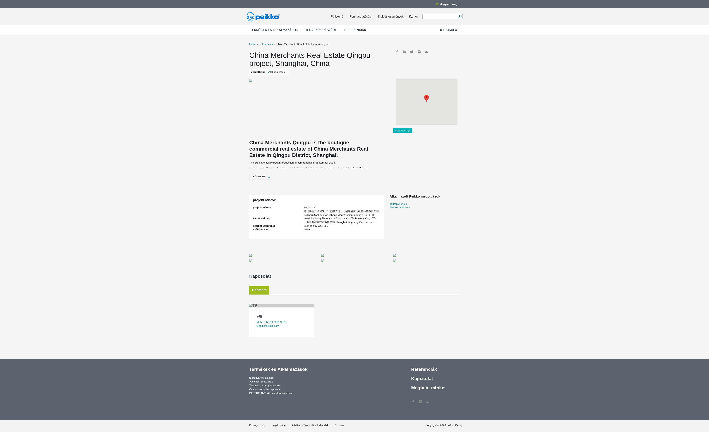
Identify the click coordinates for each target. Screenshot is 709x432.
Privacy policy (257, 425)
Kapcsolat (449, 30)
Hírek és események (390, 16)
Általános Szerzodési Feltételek (310, 425)
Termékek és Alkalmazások (274, 30)
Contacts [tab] (259, 290)
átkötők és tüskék (400, 207)
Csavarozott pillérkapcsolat (265, 389)
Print (419, 52)
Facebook (397, 52)
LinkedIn (404, 52)
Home (252, 43)
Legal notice (278, 425)
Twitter (412, 52)
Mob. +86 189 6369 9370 (271, 322)
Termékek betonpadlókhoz (264, 385)
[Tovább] (460, 16)
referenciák (266, 43)
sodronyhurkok (398, 203)
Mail (426, 52)
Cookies (339, 425)
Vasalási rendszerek (261, 381)
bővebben (260, 176)
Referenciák (355, 30)
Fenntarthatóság (360, 16)
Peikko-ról (337, 16)
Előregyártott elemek (261, 377)
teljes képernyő (402, 130)
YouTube (420, 400)
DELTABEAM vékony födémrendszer (271, 393)
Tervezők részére (321, 30)
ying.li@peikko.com (268, 325)
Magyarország (448, 4)
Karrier (413, 16)
